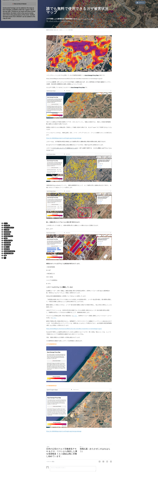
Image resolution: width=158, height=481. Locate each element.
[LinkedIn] (107, 461)
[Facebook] (99, 461)
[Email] (111, 461)
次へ (81, 446)
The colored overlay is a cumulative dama (58, 21)
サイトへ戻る (50, 461)
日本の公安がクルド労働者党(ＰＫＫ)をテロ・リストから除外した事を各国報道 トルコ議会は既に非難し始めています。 (61, 452)
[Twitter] (103, 461)
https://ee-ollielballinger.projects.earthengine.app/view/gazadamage (63, 138)
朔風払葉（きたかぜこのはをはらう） (95, 450)
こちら (75, 315)
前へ (48, 446)
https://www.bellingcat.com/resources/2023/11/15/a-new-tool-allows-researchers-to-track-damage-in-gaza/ (74, 328)
